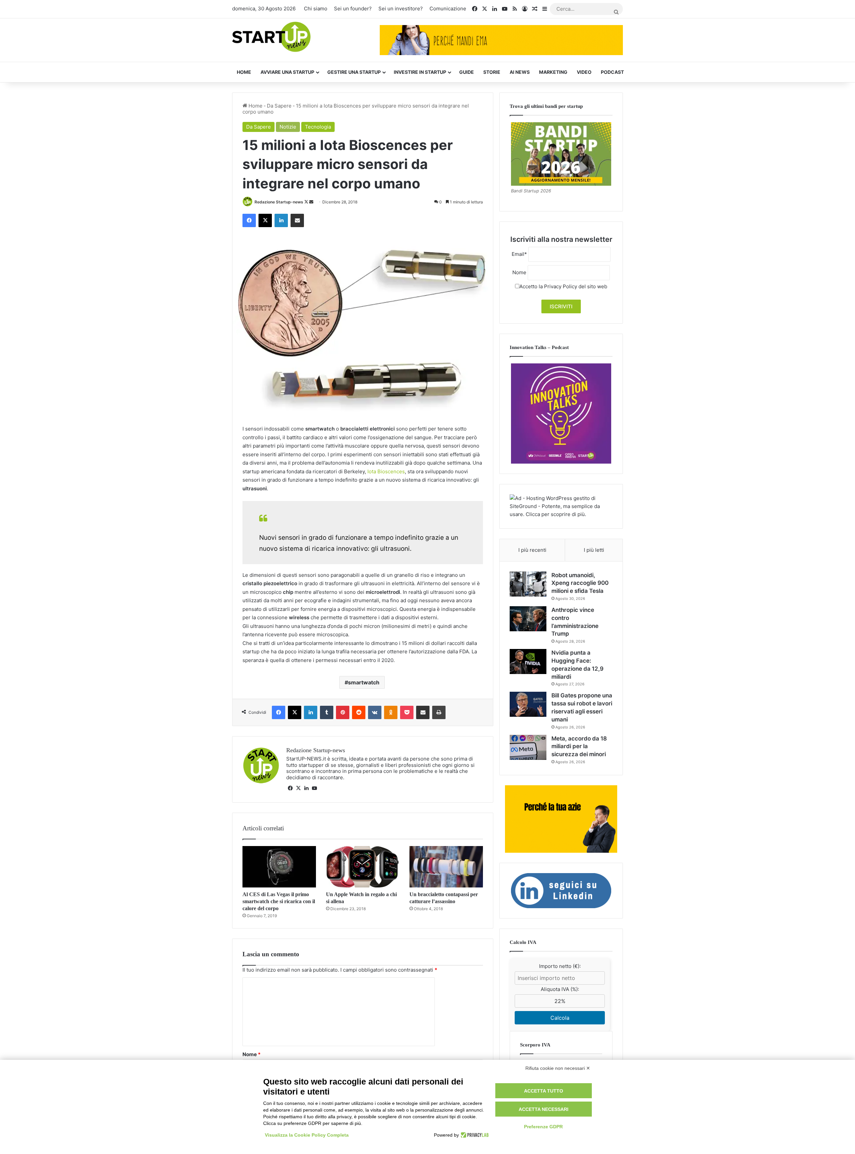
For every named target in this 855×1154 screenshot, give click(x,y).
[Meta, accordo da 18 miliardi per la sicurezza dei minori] (528, 747)
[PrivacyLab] (474, 1135)
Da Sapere (279, 106)
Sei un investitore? (400, 8)
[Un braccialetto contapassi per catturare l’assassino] (446, 866)
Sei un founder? (353, 8)
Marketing (553, 72)
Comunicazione (448, 8)
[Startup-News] (271, 37)
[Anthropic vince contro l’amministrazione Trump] (528, 618)
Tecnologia (318, 127)
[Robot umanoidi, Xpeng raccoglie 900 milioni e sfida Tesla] (528, 584)
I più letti (594, 550)
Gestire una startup (354, 72)
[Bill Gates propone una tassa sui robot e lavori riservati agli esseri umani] (528, 704)
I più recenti (532, 550)
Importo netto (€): (560, 966)
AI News (520, 72)
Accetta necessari (543, 1109)
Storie (491, 72)
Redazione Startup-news (278, 201)
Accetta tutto (543, 1091)
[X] (298, 788)
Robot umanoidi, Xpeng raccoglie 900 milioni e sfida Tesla (580, 583)
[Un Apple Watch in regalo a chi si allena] (362, 866)
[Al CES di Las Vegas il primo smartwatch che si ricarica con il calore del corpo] (279, 866)
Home (244, 72)
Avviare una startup (287, 72)
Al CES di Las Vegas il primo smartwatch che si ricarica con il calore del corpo (278, 901)
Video (584, 72)
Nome (251, 1054)
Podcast (612, 72)
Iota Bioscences (386, 471)
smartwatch (363, 682)
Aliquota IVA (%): (560, 989)
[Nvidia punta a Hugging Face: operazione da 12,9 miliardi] (528, 661)
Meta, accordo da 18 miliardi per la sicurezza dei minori (579, 746)
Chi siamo (315, 8)
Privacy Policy (560, 286)
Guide (466, 72)
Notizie (288, 127)
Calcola (559, 1017)
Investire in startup (420, 72)
